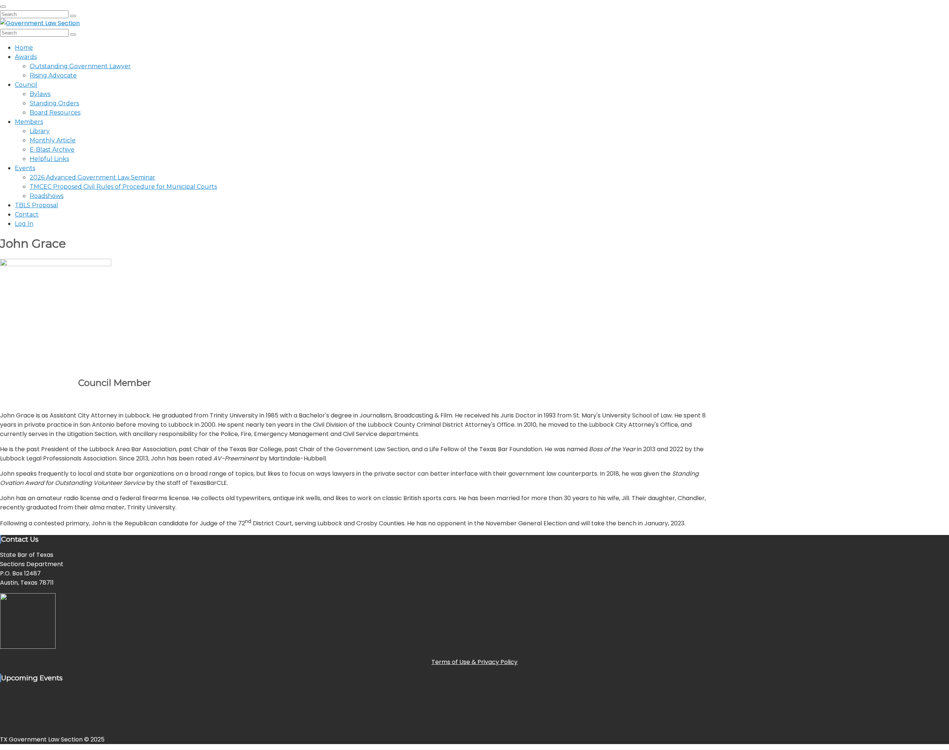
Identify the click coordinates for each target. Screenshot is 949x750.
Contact (27, 214)
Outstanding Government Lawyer (80, 66)
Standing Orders (54, 103)
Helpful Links (49, 158)
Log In (24, 223)
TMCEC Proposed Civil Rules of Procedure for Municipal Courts (123, 186)
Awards (26, 56)
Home (24, 47)
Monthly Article (53, 140)
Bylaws (40, 94)
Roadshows (46, 195)
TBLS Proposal (36, 205)
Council (26, 84)
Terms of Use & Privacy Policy (474, 662)
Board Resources (55, 112)
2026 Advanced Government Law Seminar (92, 177)
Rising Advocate (53, 75)
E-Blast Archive (52, 149)
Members (29, 121)
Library (40, 131)
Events (25, 168)
